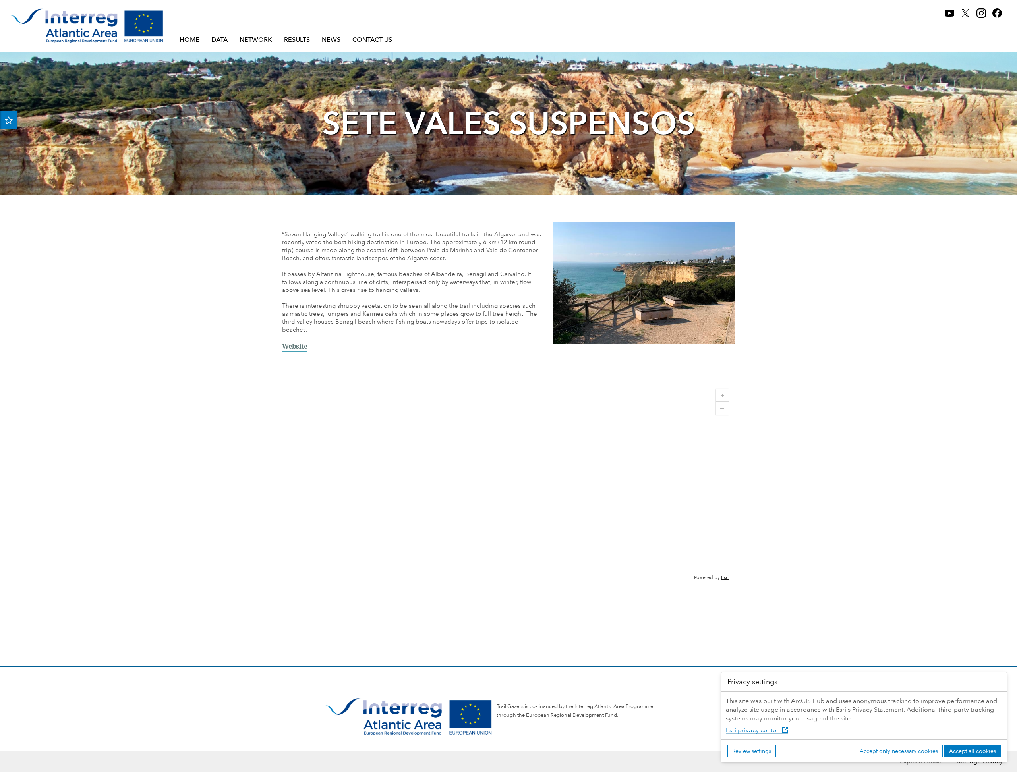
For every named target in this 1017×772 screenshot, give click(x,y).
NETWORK (256, 39)
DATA (219, 39)
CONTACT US (372, 39)
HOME (189, 39)
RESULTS (297, 39)
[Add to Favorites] (8, 120)
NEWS (331, 39)
